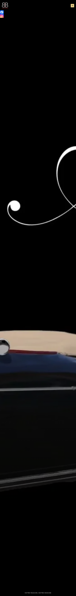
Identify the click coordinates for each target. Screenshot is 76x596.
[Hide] (0, 19)
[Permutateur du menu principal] (72, 5)
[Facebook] (2, 12)
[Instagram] (2, 16)
